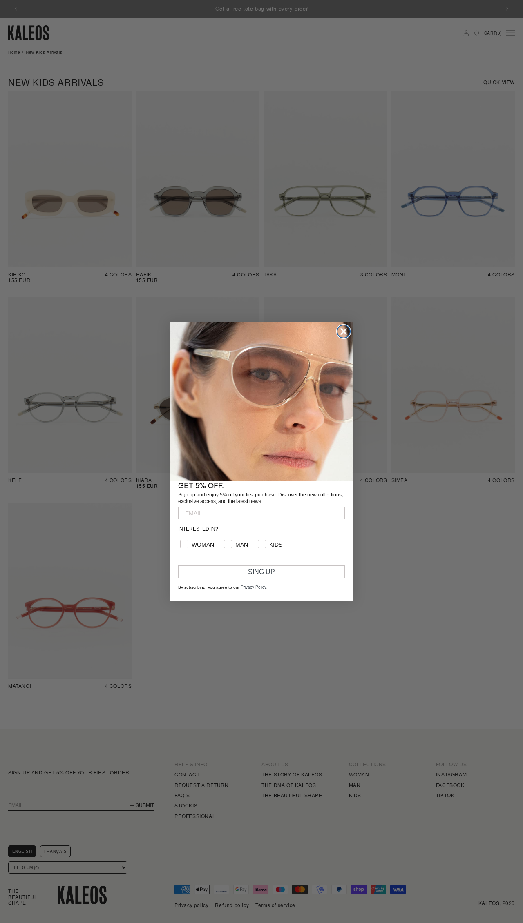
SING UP (261, 571)
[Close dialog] (343, 331)
